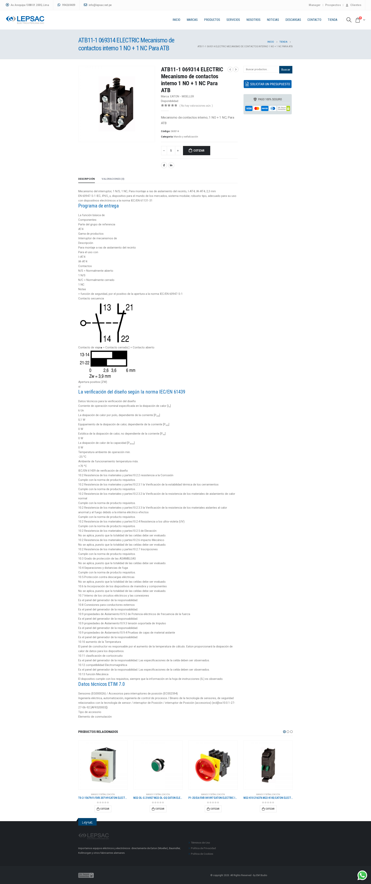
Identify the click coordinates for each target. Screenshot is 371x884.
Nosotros (253, 20)
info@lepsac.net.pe (100, 5)
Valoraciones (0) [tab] (113, 178)
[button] (284, 731)
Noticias (273, 20)
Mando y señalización (186, 136)
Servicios (233, 20)
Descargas (293, 20)
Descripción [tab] (86, 178)
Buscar (285, 69)
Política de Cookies (202, 853)
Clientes (355, 5)
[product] (102, 765)
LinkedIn (171, 165)
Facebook (164, 165)
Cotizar (198, 150)
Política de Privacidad (203, 848)
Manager (315, 5)
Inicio (176, 20)
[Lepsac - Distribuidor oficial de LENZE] (25, 20)
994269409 (68, 5)
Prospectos (333, 5)
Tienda (332, 20)
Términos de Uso (200, 842)
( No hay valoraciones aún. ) (196, 105)
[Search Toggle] (349, 19)
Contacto (314, 20)
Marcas (192, 20)
